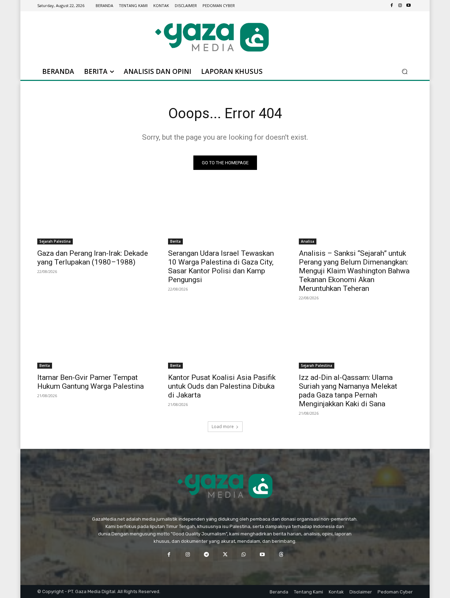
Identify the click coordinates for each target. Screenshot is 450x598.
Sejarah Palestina (55, 241)
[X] (225, 554)
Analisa (307, 241)
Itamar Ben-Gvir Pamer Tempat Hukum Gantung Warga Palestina (90, 381)
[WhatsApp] (244, 554)
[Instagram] (400, 5)
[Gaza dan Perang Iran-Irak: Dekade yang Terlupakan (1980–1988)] (94, 215)
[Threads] (281, 554)
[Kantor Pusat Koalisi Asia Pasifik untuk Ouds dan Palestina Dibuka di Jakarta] (225, 340)
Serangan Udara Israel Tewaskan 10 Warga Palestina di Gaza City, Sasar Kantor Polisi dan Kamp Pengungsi (221, 266)
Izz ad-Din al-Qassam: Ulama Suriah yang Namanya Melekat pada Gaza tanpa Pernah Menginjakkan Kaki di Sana (348, 390)
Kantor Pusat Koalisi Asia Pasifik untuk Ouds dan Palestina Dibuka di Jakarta (222, 386)
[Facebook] (391, 5)
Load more (223, 427)
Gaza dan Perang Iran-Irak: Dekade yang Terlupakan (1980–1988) (92, 257)
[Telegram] (206, 554)
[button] (404, 71)
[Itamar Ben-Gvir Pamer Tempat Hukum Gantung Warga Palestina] (94, 340)
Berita (175, 241)
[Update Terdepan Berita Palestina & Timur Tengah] (212, 37)
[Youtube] (408, 5)
